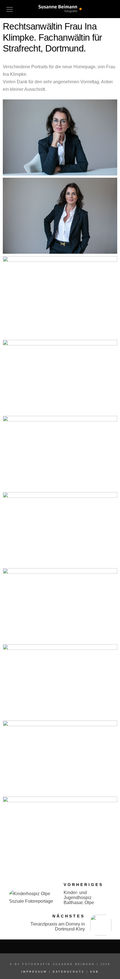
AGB (94, 971)
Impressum (34, 971)
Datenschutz (69, 971)
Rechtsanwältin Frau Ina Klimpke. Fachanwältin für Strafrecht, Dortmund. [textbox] (52, 37)
